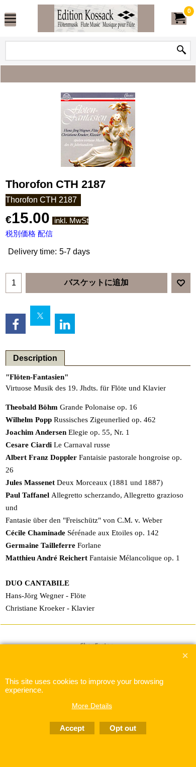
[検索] (181, 50)
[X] (40, 316)
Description (35, 358)
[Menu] (10, 19)
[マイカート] (178, 18)
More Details (92, 706)
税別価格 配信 (29, 234)
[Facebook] (16, 324)
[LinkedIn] (65, 324)
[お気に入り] (180, 283)
